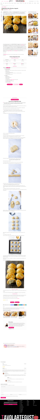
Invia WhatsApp (16, 84)
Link (16, 403)
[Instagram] (11, 328)
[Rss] (9, 1)
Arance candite (12, 79)
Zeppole (9, 50)
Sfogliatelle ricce (5, 54)
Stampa (21, 84)
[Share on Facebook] (1, 13)
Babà (10, 50)
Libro (4, 1)
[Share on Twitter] (1, 15)
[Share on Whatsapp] (1, 18)
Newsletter (7, 1)
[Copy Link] (26, 304)
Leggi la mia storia (11, 327)
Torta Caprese (16, 50)
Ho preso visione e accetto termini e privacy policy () (10, 403)
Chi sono (2, 1)
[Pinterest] (10, 328)
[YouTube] (9, 328)
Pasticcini (18, 298)
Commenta (17, 302)
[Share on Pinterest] (1, 16)
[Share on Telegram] (22, 304)
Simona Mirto (4, 9)
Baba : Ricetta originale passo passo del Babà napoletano (22, 317)
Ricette (21, 400)
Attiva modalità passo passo (15, 99)
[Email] (1, 19)
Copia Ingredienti (10, 84)
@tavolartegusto (15, 346)
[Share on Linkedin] (21, 304)
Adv (5, 1)
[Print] (1, 20)
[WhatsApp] (12, 328)
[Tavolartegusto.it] (20, 1)
